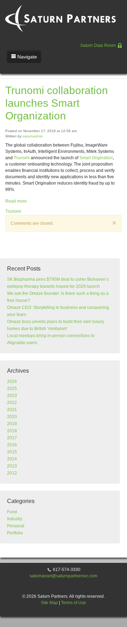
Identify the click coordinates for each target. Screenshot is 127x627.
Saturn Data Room (98, 45)
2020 (12, 416)
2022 (12, 402)
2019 (12, 423)
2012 (12, 473)
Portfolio (15, 532)
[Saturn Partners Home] (61, 15)
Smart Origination (96, 157)
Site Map (49, 602)
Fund (12, 511)
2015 (12, 451)
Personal (15, 525)
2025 (12, 388)
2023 (12, 395)
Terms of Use (73, 602)
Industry (14, 518)
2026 (12, 381)
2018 (12, 430)
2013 (12, 466)
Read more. (16, 201)
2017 (12, 437)
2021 (12, 409)
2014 (12, 459)
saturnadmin (33, 136)
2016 (12, 444)
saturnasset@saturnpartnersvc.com (63, 575)
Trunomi (22, 157)
